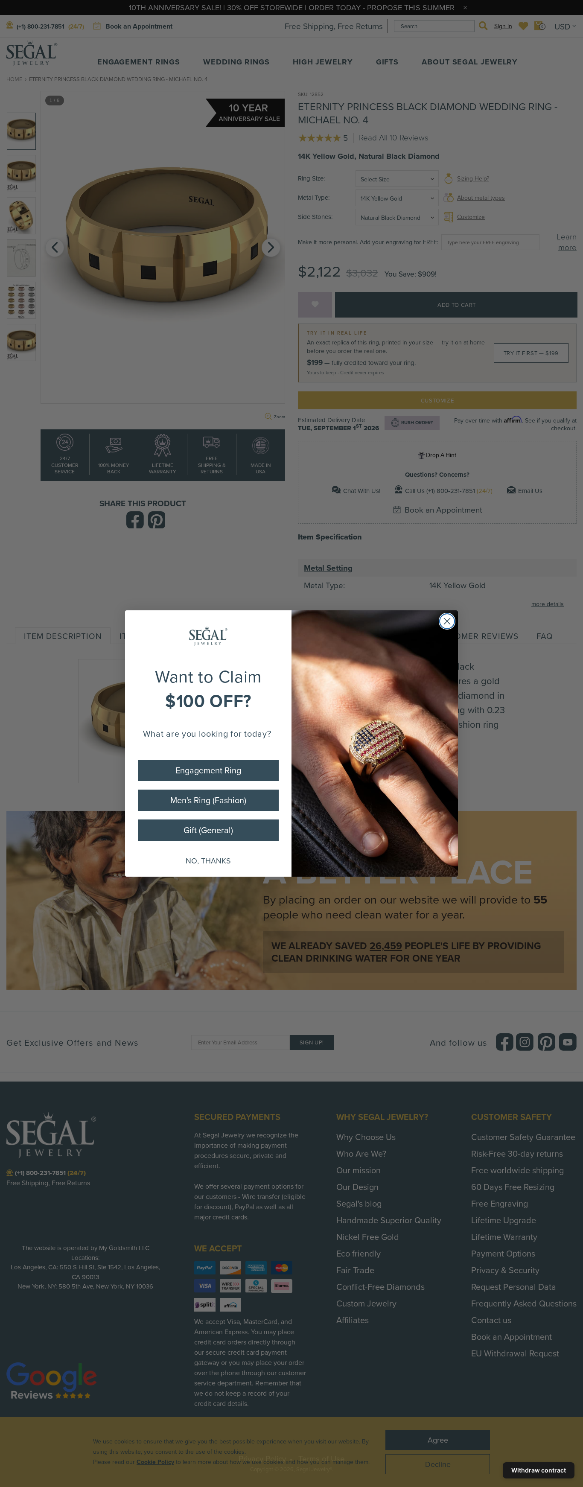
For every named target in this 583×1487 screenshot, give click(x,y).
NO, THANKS (208, 860)
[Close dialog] (447, 621)
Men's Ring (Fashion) (208, 800)
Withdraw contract (538, 1470)
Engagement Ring (208, 770)
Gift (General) (208, 830)
